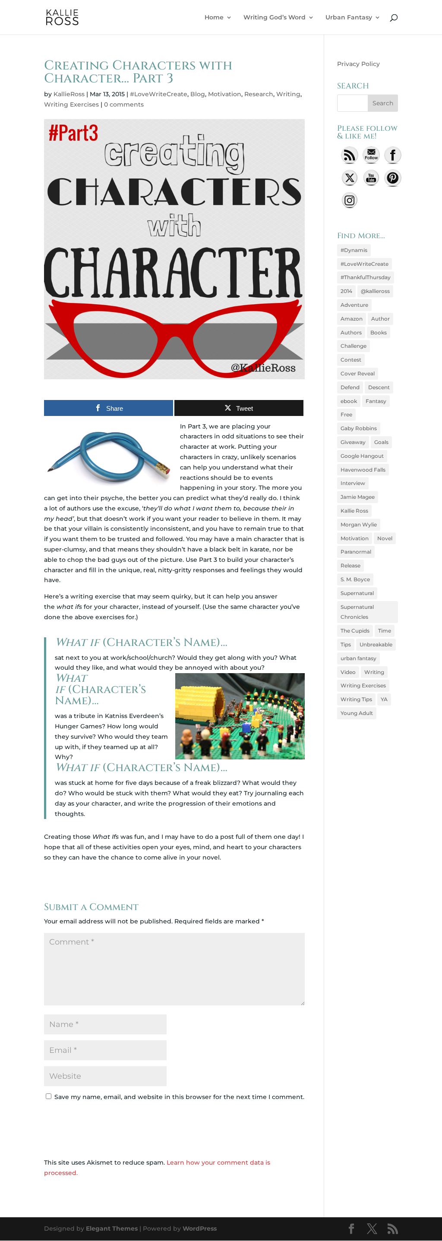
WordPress (200, 1228)
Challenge (353, 346)
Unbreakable (376, 644)
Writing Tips (356, 699)
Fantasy (376, 401)
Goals (381, 442)
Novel (384, 538)
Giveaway (353, 442)
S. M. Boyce (355, 579)
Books (378, 332)
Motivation (224, 94)
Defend (350, 387)
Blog (197, 94)
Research (258, 94)
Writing (288, 94)
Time (384, 630)
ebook (349, 401)
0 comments (124, 104)
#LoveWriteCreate (158, 94)
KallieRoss (69, 94)
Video (348, 672)
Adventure (354, 305)
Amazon (352, 318)
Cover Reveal (358, 373)
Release (350, 565)
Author (380, 318)
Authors (351, 332)
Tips (346, 644)
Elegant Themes (112, 1228)
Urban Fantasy (348, 17)
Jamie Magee (358, 497)
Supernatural (357, 593)
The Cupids (355, 630)
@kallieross (375, 291)
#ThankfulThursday (366, 277)
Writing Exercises (71, 104)
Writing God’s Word (274, 17)
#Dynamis (354, 250)
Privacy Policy (358, 64)
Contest (351, 359)
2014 (346, 291)
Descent (379, 387)
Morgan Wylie (359, 524)
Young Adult (357, 713)
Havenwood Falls (363, 469)
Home (214, 17)
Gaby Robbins (359, 428)
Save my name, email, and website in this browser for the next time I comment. (179, 1097)
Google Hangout (362, 456)
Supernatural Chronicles (357, 612)
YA (384, 699)
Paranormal (356, 551)
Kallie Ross (354, 510)
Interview (353, 483)
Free (346, 414)
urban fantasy (358, 658)
